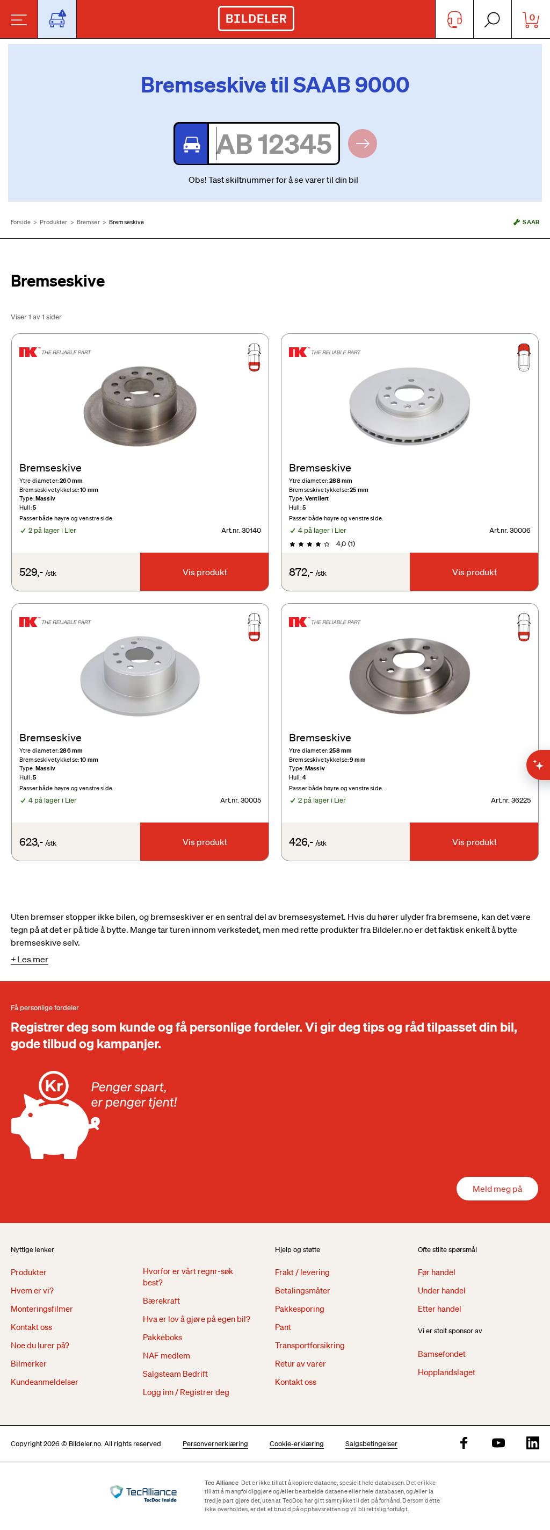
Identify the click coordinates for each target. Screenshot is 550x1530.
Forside (21, 222)
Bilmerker (29, 1363)
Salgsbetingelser (371, 1443)
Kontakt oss (31, 1326)
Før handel (436, 1272)
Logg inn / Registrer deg (186, 1391)
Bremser (88, 222)
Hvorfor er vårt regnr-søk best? (188, 1277)
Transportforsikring (310, 1345)
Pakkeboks (162, 1337)
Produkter (53, 222)
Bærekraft (161, 1300)
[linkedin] (532, 1443)
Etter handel (439, 1308)
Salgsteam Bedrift (175, 1373)
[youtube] (498, 1443)
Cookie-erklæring (297, 1443)
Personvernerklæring (215, 1443)
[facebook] (464, 1443)
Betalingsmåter (302, 1290)
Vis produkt (205, 572)
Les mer (32, 959)
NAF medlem (166, 1355)
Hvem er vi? (32, 1290)
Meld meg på (497, 1188)
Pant (283, 1326)
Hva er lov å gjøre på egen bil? (196, 1318)
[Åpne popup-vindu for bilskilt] (57, 19)
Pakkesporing (299, 1308)
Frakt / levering (302, 1272)
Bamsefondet (442, 1353)
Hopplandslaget (446, 1372)
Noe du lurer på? (40, 1345)
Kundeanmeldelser (44, 1381)
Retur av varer (300, 1363)
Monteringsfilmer (42, 1308)
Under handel (442, 1290)
